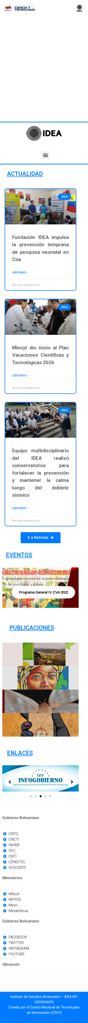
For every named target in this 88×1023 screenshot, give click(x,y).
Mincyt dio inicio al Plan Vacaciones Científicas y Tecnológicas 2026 (40, 355)
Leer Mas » (20, 272)
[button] (45, 155)
